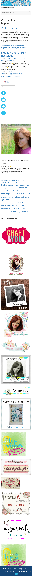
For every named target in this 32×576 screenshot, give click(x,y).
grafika (17, 73)
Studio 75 (12, 209)
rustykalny (15, 203)
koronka (14, 74)
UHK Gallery (25, 209)
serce (26, 206)
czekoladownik (27, 185)
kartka (20, 193)
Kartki (17, 44)
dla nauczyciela (11, 188)
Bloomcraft (18, 180)
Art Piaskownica (12, 180)
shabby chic (7, 48)
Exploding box (4, 190)
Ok (16, 573)
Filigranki (11, 190)
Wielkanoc (9, 211)
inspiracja (5, 193)
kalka (15, 194)
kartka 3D (9, 74)
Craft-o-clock (20, 185)
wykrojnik (14, 212)
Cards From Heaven (8, 12)
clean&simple (19, 182)
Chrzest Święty (13, 182)
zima (5, 214)
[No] (30, 571)
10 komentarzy (19, 48)
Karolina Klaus (22, 31)
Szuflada (7, 76)
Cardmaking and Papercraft (14, 45)
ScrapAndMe (20, 206)
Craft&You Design (8, 185)
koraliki (4, 47)
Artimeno (7, 180)
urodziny (3, 212)
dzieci (8, 73)
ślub (7, 214)
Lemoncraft (9, 47)
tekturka (18, 208)
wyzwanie (11, 76)
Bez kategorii (12, 44)
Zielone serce (9, 28)
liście (9, 200)
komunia (6, 197)
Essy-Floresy (13, 73)
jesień (11, 194)
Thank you (12, 48)
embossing (22, 187)
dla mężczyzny (4, 188)
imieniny (5, 74)
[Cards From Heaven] (16, 3)
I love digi (21, 190)
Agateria (3, 180)
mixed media (19, 74)
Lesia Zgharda (15, 47)
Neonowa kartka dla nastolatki (13, 54)
